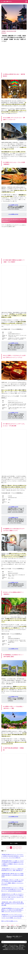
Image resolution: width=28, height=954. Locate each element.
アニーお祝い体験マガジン (6, 1)
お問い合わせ (21, 945)
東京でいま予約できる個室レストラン (9, 921)
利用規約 (4, 946)
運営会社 (5, 945)
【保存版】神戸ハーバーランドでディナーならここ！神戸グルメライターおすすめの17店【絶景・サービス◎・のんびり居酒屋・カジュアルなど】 (12, 916)
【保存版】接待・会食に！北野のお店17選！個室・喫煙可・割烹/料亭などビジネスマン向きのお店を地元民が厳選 (12, 904)
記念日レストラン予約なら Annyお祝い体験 (14, 947)
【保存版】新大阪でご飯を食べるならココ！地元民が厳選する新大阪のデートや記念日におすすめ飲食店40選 (12, 875)
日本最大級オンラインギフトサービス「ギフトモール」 (14, 949)
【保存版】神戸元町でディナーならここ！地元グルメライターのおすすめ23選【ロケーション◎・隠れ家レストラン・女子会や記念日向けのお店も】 (12, 889)
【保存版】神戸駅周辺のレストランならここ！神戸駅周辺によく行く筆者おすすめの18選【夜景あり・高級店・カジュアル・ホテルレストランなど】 (12, 910)
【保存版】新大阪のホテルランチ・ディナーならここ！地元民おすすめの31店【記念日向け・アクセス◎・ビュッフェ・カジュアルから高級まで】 (12, 856)
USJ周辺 (3, 31)
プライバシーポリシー (13, 945)
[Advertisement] (14, 57)
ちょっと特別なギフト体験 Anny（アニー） (16, 946)
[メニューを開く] (26, 2)
